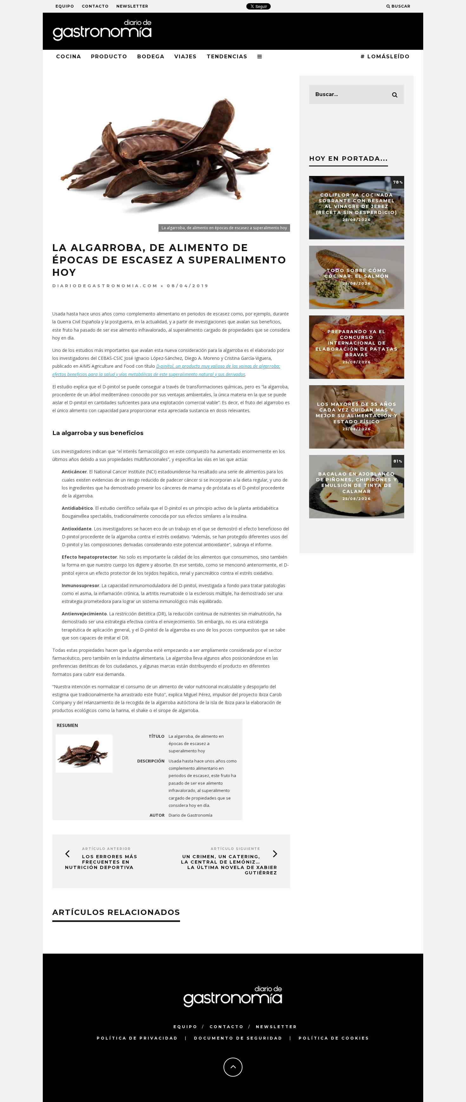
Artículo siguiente (235, 849)
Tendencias (227, 57)
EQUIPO (64, 6)
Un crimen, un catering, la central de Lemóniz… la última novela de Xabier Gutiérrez (229, 864)
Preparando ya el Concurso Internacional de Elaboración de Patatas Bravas (356, 343)
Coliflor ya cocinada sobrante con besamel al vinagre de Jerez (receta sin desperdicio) (356, 203)
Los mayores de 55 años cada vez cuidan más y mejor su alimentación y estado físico (357, 413)
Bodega (151, 57)
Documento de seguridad (238, 1038)
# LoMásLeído (385, 57)
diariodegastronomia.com (105, 285)
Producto (109, 57)
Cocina (68, 57)
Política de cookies (334, 1038)
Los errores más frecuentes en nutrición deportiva (101, 862)
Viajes (185, 57)
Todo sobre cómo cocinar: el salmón (356, 273)
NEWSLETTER (132, 6)
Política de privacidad (137, 1038)
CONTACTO (95, 6)
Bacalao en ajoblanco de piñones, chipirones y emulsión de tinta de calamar (356, 482)
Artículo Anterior (106, 849)
